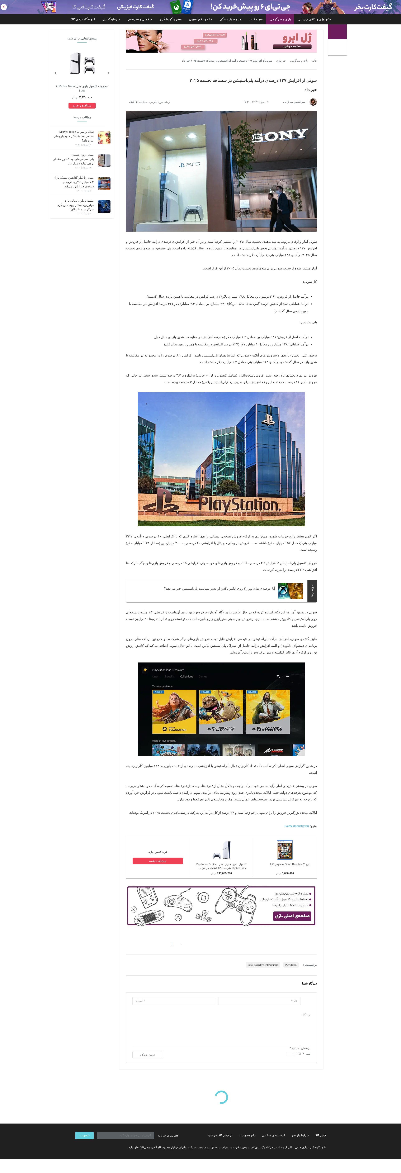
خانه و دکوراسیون (200, 19)
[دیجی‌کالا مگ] (337, 31)
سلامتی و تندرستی (139, 19)
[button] (179, 944)
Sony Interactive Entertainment (263, 964)
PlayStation (291, 964)
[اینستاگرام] (84, 1147)
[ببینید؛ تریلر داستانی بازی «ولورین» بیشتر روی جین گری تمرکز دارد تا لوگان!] (104, 206)
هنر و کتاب (256, 19)
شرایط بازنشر (300, 1135)
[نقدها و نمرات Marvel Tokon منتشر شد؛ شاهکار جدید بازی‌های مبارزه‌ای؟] (104, 137)
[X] (92, 1147)
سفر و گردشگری (170, 19)
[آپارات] (99, 1147)
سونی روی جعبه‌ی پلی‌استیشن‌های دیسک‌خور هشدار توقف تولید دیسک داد (73, 159)
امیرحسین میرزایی (294, 101)
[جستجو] (337, 48)
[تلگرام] (77, 1147)
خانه (314, 60)
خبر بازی (281, 60)
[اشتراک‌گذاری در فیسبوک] (150, 944)
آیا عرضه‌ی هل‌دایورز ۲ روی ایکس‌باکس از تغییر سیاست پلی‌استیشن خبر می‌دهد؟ (219, 588)
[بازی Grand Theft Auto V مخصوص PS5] (285, 859)
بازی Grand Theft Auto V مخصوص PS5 (290, 864)
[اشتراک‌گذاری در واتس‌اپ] (135, 944)
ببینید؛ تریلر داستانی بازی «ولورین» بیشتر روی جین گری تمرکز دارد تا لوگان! (75, 205)
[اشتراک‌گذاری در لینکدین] (157, 944)
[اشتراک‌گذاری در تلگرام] (127, 944)
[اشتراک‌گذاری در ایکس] (142, 944)
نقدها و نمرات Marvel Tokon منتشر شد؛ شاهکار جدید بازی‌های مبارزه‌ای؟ (74, 136)
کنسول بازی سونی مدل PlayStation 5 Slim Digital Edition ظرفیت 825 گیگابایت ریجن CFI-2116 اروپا (221, 866)
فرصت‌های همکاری (273, 1135)
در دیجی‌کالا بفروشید (219, 1135)
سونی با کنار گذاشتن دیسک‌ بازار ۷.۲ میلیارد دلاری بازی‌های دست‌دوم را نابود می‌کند (74, 182)
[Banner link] (200, 7)
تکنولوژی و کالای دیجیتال (314, 19)
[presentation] (108, 72)
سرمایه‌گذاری (111, 19)
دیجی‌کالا (320, 1135)
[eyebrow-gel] (221, 41)
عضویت (84, 1135)
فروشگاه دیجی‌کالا (83, 19)
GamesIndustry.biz (297, 826)
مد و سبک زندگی (230, 19)
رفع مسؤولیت (247, 1135)
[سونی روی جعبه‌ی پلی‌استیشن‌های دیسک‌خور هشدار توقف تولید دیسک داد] (104, 160)
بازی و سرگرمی (280, 19)
